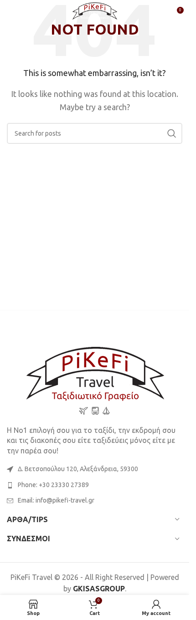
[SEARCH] (171, 133)
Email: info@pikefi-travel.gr (56, 500)
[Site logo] (95, 13)
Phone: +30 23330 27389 (53, 484)
